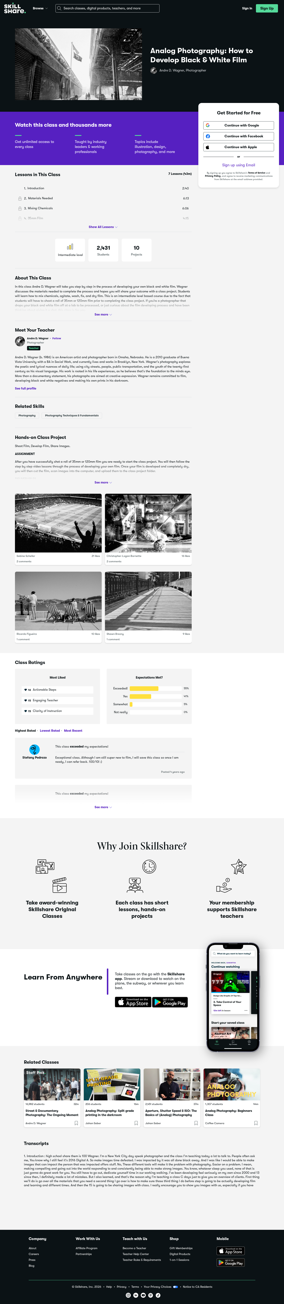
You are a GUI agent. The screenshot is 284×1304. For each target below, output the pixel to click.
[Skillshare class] (52, 1084)
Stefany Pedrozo (34, 757)
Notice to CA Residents (197, 1286)
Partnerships (84, 1254)
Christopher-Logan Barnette (124, 555)
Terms (135, 1286)
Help (109, 1286)
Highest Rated (25, 731)
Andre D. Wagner (44, 338)
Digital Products (180, 1254)
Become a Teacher (134, 1248)
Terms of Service (256, 173)
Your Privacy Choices (157, 1286)
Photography (27, 415)
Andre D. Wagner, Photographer (182, 70)
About (32, 1248)
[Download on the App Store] (132, 1002)
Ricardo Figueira (27, 633)
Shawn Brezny (115, 633)
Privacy (121, 1286)
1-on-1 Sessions (179, 1259)
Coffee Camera (214, 1123)
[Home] (15, 8)
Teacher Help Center (136, 1254)
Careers (34, 1254)
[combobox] (107, 8)
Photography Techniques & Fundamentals (72, 415)
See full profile (25, 388)
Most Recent (72, 731)
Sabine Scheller (26, 555)
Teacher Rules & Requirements (142, 1259)
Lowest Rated (49, 731)
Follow (56, 338)
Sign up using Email (238, 165)
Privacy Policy (213, 176)
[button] (47, 7)
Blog (31, 1265)
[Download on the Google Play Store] (236, 1263)
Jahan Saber (93, 1123)
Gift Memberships (181, 1248)
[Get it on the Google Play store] (171, 1002)
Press (32, 1259)
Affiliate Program (87, 1248)
